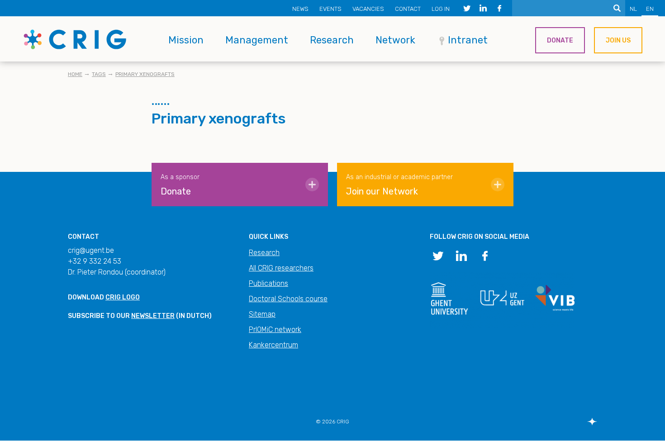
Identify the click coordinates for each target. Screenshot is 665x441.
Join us (618, 40)
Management (256, 40)
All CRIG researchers (281, 268)
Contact (408, 8)
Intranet (468, 40)
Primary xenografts (145, 74)
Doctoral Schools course (288, 298)
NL (633, 8)
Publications (268, 283)
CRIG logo (122, 297)
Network (395, 40)
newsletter (153, 316)
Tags (99, 74)
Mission (186, 40)
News (300, 8)
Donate (560, 40)
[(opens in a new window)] (467, 8)
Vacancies (368, 8)
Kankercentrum (273, 345)
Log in (441, 8)
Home (75, 74)
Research (332, 40)
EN (650, 8)
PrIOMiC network (275, 329)
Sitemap (262, 314)
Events (330, 8)
